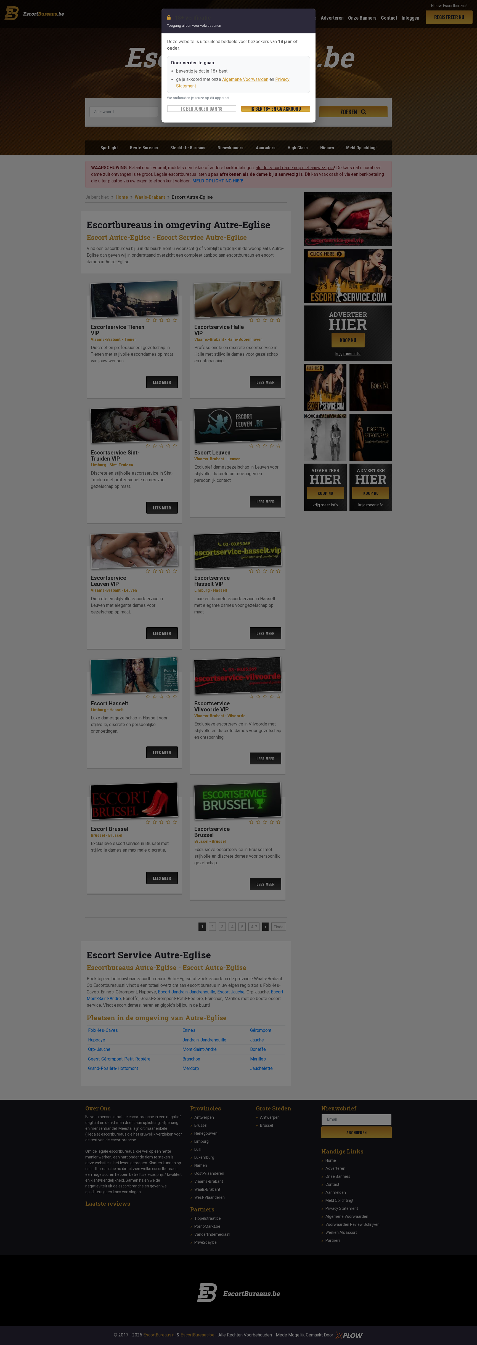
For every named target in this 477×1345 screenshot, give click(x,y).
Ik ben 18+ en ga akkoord (275, 109)
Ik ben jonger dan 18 (201, 108)
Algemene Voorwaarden (245, 79)
